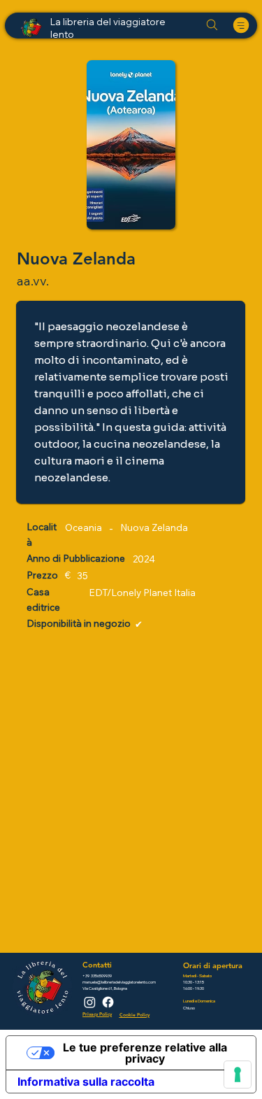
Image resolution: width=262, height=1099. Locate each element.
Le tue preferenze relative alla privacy (145, 1052)
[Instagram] (89, 1002)
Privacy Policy (97, 1014)
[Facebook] (108, 1002)
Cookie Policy (134, 1015)
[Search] (211, 25)
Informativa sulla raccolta (85, 1082)
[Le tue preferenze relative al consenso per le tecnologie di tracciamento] (237, 1074)
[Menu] (241, 25)
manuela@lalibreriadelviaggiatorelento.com (119, 981)
